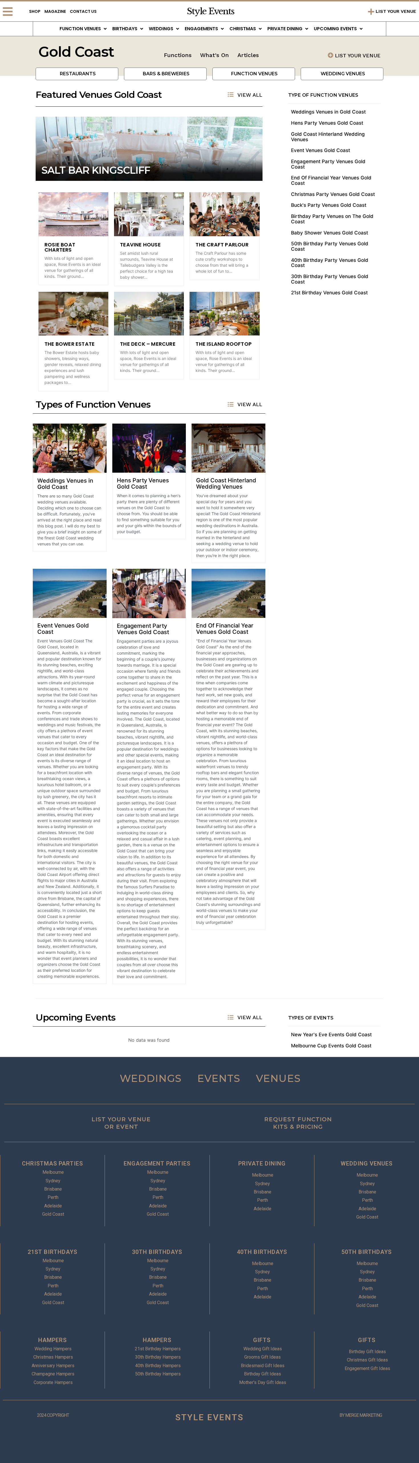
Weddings (161, 28)
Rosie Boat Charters (59, 247)
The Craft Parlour (222, 244)
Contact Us (83, 11)
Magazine (55, 11)
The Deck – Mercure (148, 343)
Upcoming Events (335, 28)
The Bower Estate (69, 343)
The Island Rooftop (224, 343)
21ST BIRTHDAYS (52, 1251)
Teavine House (140, 244)
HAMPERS (52, 1340)
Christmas (242, 28)
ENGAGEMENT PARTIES (157, 1163)
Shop (34, 11)
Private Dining (284, 28)
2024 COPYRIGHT (53, 1415)
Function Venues (80, 28)
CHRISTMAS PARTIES (52, 1163)
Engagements (201, 28)
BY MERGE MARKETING (360, 1415)
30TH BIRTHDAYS (157, 1251)
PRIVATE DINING (262, 1163)
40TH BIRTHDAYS (262, 1251)
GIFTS (261, 1340)
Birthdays (124, 28)
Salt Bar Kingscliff (95, 170)
